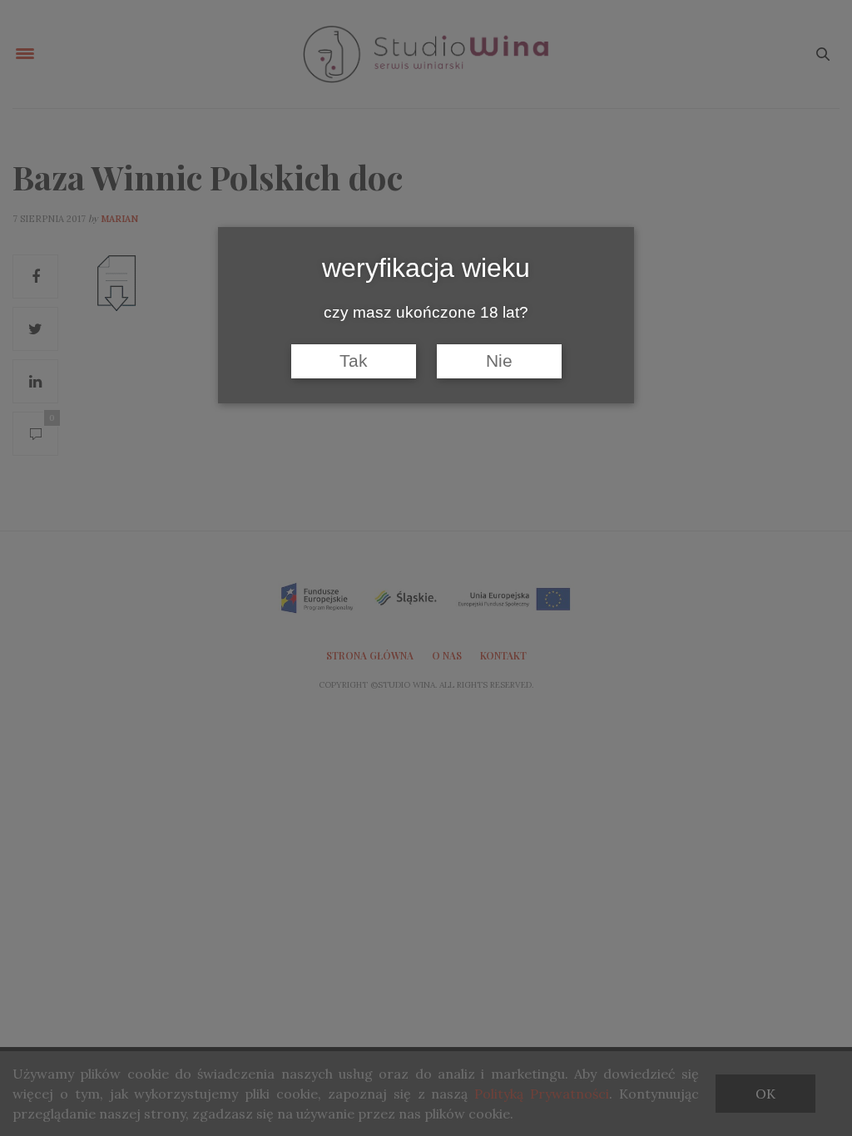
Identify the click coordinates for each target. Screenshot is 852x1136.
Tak (353, 361)
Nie (499, 361)
